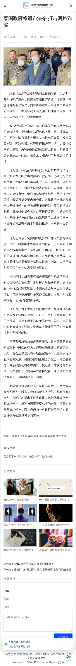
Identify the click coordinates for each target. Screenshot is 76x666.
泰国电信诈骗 (47, 436)
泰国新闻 (33, 436)
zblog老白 (58, 662)
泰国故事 (9, 37)
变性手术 (61, 436)
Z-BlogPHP (32, 662)
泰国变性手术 (19, 436)
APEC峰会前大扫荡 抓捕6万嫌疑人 (34, 563)
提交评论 (63, 637)
